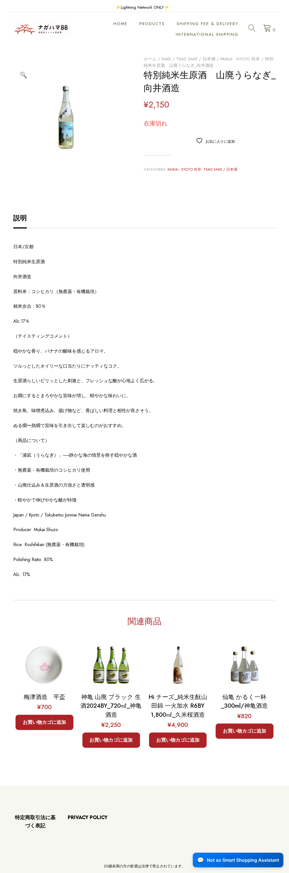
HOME (120, 24)
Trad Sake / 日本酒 (195, 59)
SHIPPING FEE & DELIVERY (207, 24)
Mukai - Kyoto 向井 (240, 59)
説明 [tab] (20, 218)
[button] (23, 75)
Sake (166, 59)
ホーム (150, 59)
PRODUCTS (152, 24)
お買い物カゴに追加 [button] (44, 722)
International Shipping (207, 34)
